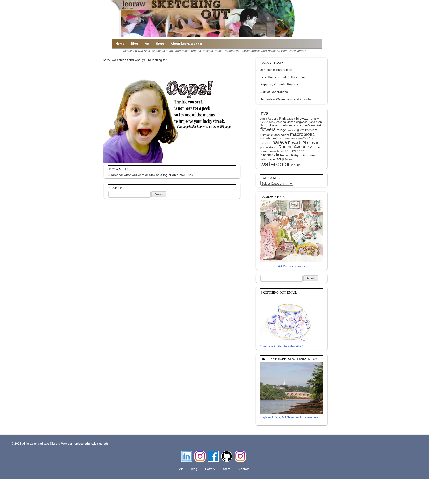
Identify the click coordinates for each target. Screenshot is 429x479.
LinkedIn (186, 453)
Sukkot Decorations (274, 92)
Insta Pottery (240, 455)
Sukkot (288, 159)
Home (120, 43)
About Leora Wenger (186, 43)
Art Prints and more (291, 266)
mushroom (277, 138)
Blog (134, 43)
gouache (291, 130)
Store (160, 43)
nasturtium (291, 138)
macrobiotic (302, 134)
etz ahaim (285, 125)
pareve (279, 142)
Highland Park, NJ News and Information (289, 417)
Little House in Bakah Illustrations (283, 77)
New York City (305, 138)
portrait (264, 147)
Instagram (200, 453)
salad (263, 159)
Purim (273, 147)
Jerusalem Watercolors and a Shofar (286, 99)
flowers (268, 129)
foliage (281, 130)
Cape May (267, 122)
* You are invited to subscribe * (281, 346)
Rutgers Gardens (303, 155)
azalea (291, 118)
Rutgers (285, 155)
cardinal (281, 122)
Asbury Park (277, 118)
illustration (266, 135)
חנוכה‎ (296, 165)
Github (226, 453)
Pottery (210, 469)
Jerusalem (281, 135)
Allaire (263, 118)
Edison (272, 125)
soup (280, 159)
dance (291, 122)
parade (265, 143)
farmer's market (310, 125)
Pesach (294, 142)
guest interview (307, 130)
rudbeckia (269, 154)
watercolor (275, 164)
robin (276, 151)
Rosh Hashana (292, 151)
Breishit (315, 118)
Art (147, 43)
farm (295, 125)
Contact (243, 469)
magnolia (265, 138)
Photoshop (312, 142)
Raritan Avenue (293, 146)
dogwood (301, 122)
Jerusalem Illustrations (276, 69)
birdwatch (303, 118)
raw (271, 151)
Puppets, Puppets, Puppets (279, 84)
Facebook (213, 453)
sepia (272, 159)
